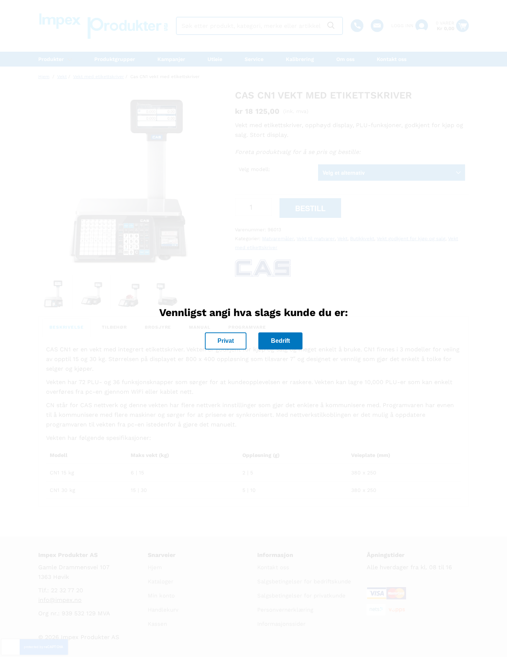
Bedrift (280, 341)
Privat (225, 341)
